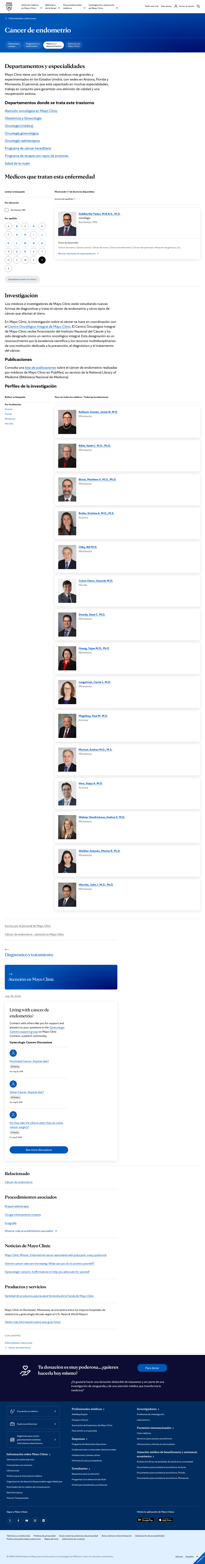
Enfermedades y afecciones (22, 18)
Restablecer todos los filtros (22, 279)
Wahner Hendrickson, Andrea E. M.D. (102, 817)
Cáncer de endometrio (38, 29)
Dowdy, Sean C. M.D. (92, 614)
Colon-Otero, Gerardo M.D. (96, 580)
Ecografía (10, 1223)
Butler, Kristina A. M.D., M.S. (96, 513)
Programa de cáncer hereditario (28, 148)
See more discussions (39, 1150)
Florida (8, 413)
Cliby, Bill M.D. (88, 547)
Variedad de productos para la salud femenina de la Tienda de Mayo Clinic (49, 1296)
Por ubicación (12, 202)
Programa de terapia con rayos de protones (36, 155)
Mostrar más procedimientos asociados (29, 1231)
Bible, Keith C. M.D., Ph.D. (95, 445)
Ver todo (9, 423)
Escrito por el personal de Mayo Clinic (28, 926)
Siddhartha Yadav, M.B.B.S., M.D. (99, 214)
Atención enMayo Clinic (74, 44)
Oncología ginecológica (22, 133)
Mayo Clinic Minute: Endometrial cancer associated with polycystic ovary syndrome (56, 1255)
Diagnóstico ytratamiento (33, 44)
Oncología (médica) (19, 125)
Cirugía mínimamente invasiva (23, 1214)
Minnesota (10, 418)
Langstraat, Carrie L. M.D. (95, 682)
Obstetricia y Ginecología (23, 118)
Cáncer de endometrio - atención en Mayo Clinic (34, 934)
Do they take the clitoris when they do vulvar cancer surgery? (36, 1125)
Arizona (8, 409)
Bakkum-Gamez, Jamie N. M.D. (98, 412)
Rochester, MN (18, 209)
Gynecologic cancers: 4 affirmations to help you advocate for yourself (47, 1272)
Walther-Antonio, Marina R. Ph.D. (99, 851)
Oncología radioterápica (22, 140)
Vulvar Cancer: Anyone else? (27, 1092)
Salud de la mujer (17, 163)
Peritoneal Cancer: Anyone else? (29, 1061)
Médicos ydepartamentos (54, 44)
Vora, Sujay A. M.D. (91, 783)
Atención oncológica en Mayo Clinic (31, 111)
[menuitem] (13, 45)
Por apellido (11, 218)
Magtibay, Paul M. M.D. (93, 716)
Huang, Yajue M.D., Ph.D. (94, 648)
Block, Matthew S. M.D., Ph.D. (97, 479)
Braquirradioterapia (17, 1206)
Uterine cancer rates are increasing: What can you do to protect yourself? (49, 1263)
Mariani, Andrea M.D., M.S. (95, 749)
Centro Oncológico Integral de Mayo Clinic (39, 326)
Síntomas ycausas (13, 44)
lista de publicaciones (40, 367)
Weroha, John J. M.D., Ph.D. (96, 884)
